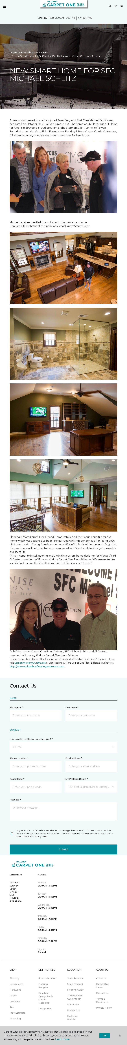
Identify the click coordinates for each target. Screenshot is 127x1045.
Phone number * (19, 758)
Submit (63, 849)
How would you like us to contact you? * (31, 739)
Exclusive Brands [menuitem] (72, 1018)
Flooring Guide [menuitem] (75, 989)
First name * (16, 707)
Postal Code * (17, 779)
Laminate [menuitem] (15, 1001)
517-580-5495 (85, 18)
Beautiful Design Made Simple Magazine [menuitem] (45, 998)
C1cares (43, 52)
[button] (110, 6)
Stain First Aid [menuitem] (75, 984)
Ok (104, 1035)
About (31, 52)
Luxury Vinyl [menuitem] (16, 984)
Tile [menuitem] (12, 1007)
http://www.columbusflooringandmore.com (37, 666)
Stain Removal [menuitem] (75, 978)
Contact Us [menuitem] (102, 993)
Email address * (73, 758)
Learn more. (62, 1039)
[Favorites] (116, 6)
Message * (15, 800)
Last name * (71, 707)
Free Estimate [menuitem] (17, 1012)
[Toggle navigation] (4, 6)
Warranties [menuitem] (73, 1004)
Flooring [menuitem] (14, 978)
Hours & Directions (16, 899)
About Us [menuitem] (101, 978)
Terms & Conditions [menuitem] (102, 1000)
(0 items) (121, 6)
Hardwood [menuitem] (15, 989)
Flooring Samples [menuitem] (43, 986)
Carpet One (16, 52)
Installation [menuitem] (73, 1010)
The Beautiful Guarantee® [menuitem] (74, 997)
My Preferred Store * (76, 779)
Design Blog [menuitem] (45, 1008)
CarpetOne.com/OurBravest (30, 662)
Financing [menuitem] (15, 1018)
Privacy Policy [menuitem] (104, 1007)
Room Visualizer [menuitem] (47, 978)
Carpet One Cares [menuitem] (102, 986)
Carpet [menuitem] (13, 995)
